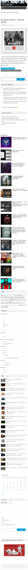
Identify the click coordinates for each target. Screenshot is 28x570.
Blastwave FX (15, 294)
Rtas (4, 322)
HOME (2, 517)
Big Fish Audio (9, 294)
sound (17, 302)
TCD (24, 303)
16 (24, 484)
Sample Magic (23, 300)
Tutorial (7, 305)
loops (8, 299)
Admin (4, 25)
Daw (4, 369)
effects (3, 296)
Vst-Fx (23, 305)
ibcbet (3, 559)
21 (17, 487)
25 (7, 489)
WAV (6, 307)
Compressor (20, 294)
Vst (3, 327)
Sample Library (17, 300)
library (22, 297)
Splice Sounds (5, 303)
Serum (14, 302)
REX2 (13, 300)
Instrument (18, 296)
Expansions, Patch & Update (8, 339)
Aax (4, 315)
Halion (9, 295)
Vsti (2, 307)
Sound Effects (21, 302)
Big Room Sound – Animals (15, 70)
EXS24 (6, 295)
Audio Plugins (4, 68)
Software (4, 367)
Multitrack (20, 299)
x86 (4, 336)
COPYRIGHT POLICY (5, 520)
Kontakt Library (13, 297)
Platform (4, 346)
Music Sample (6, 364)
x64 (4, 334)
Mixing (15, 299)
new (8, 300)
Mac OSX (5, 350)
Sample (3, 360)
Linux (4, 348)
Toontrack (3, 305)
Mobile (4, 352)
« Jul (3, 494)
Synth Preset (21, 303)
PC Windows (5, 355)
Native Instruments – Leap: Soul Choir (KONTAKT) (16, 397)
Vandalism (11, 305)
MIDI (11, 299)
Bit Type (4, 332)
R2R (11, 300)
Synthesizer (15, 303)
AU (6, 294)
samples (10, 302)
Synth (10, 303)
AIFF (1, 294)
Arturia (4, 294)
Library (4, 341)
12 (10, 484)
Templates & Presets (7, 343)
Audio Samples (11, 68)
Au (3, 318)
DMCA (2, 522)
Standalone (5, 325)
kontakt (4, 297)
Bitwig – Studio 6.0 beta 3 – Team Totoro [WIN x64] (16, 467)
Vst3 (4, 329)
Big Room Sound (4, 70)
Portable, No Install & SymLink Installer (10, 358)
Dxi (3, 320)
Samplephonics (4, 302)
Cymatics (24, 294)
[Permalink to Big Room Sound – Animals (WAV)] (14, 55)
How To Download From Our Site (8, 524)
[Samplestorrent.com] (14, 6)
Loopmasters (3, 299)
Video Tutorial (15, 305)
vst (20, 305)
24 (3, 489)
